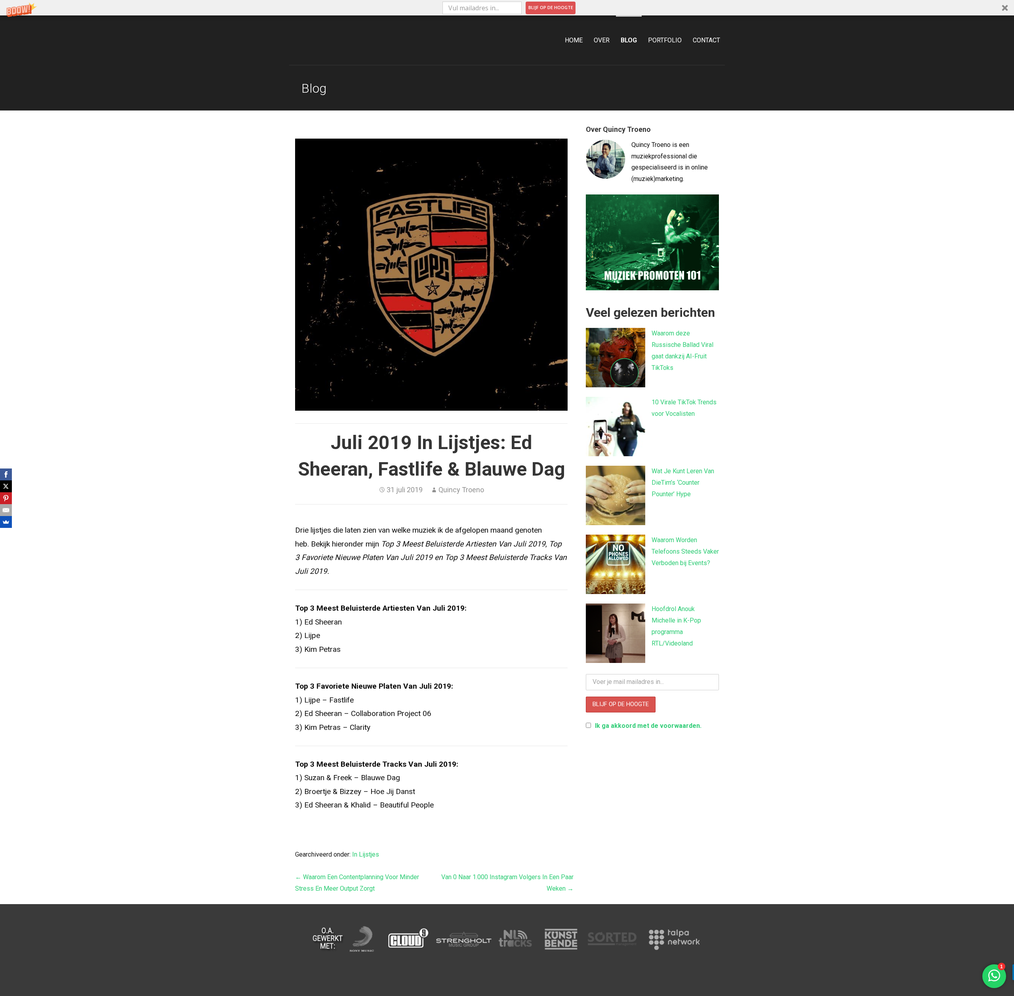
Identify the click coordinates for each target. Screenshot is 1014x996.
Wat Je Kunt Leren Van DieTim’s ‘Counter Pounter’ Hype (683, 482)
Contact (706, 40)
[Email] (6, 510)
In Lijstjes (365, 854)
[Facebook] (6, 474)
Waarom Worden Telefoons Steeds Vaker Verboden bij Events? (685, 551)
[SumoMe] (6, 522)
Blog (629, 40)
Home (574, 40)
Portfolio (665, 40)
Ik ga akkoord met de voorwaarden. (648, 725)
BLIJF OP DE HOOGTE (550, 7)
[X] (6, 486)
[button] (507, 7)
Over (602, 40)
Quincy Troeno (461, 490)
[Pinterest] (6, 498)
